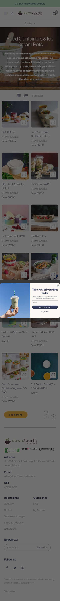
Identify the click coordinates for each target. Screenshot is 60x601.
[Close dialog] (58, 285)
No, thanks (45, 311)
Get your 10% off (45, 307)
